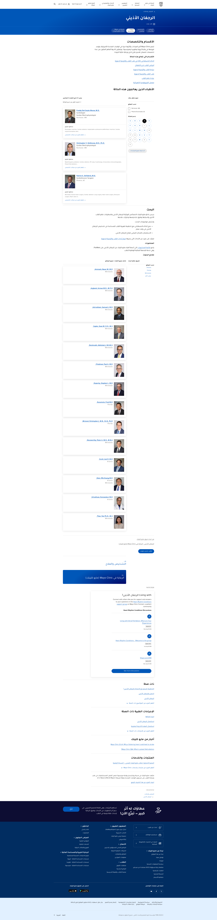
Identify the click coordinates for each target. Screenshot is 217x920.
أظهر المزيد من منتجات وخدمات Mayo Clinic (139, 768)
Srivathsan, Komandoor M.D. (102, 497)
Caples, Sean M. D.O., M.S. (103, 326)
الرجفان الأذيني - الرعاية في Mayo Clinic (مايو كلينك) (136, 544)
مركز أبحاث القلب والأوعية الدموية (113, 239)
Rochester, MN (136, 108)
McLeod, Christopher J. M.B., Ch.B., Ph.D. (97, 421)
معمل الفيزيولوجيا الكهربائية (143, 83)
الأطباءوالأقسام (131, 30)
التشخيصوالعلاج (140, 30)
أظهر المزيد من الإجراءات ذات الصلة (141, 731)
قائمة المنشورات (144, 248)
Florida (149, 270)
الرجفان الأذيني (140, 18)
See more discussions (131, 671)
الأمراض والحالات (148, 11)
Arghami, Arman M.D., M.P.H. (101, 288)
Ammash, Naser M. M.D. (103, 269)
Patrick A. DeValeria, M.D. (86, 176)
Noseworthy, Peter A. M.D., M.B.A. (99, 440)
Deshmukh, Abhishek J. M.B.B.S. (101, 345)
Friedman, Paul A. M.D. (104, 364)
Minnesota (148, 273)
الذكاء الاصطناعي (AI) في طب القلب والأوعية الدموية (134, 61)
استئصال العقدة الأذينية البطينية (142, 726)
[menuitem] (150, 30)
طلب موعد (149, 24)
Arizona (149, 267)
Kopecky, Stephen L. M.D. (103, 383)
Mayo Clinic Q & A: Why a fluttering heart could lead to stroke (132, 744)
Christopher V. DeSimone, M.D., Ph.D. (90, 143)
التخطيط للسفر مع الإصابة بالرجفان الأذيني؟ (139, 689)
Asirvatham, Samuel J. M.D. (102, 307)
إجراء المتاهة (149, 717)
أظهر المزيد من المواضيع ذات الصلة (141, 703)
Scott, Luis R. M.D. (106, 459)
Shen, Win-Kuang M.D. (104, 478)
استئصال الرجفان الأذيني (145, 722)
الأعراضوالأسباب (150, 30)
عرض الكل (148, 276)
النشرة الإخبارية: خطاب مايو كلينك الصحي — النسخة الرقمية (133, 763)
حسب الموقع (132, 104)
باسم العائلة (132, 116)
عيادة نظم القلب (148, 78)
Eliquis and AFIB (145, 658)
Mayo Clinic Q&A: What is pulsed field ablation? (137, 749)
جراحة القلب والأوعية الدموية (143, 70)
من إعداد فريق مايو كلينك (145, 539)
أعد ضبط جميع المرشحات (137, 151)
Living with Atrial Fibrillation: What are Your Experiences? (135, 622)
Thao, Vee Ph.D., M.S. (104, 516)
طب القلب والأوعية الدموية (144, 74)
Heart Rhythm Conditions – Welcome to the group (133, 641)
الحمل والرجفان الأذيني (146, 694)
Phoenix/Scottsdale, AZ (138, 112)
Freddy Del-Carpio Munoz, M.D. (88, 111)
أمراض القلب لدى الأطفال (144, 66)
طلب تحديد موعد (146, 551)
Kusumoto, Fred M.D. (105, 402)
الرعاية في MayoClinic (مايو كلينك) (118, 30)
